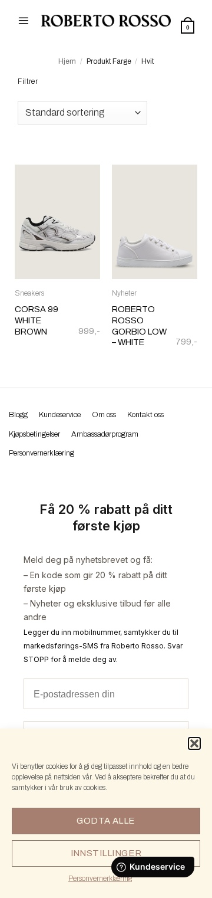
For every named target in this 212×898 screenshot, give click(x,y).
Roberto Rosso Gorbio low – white (139, 325)
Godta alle (106, 820)
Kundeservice (60, 415)
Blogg (18, 415)
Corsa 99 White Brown (36, 320)
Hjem (67, 61)
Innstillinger (106, 853)
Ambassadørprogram (104, 434)
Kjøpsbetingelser (34, 434)
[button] (194, 743)
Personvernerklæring (100, 878)
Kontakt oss (145, 415)
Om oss (104, 415)
